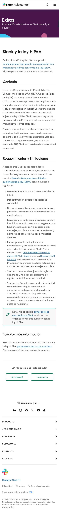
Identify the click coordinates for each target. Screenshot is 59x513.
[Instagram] (20, 410)
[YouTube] (38, 410)
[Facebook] (26, 410)
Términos (20, 486)
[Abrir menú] (54, 4)
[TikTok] (44, 410)
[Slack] (27, 474)
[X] (32, 410)
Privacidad (7, 486)
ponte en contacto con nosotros (34, 346)
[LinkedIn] (14, 410)
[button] (17, 377)
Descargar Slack (9, 480)
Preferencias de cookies (39, 486)
